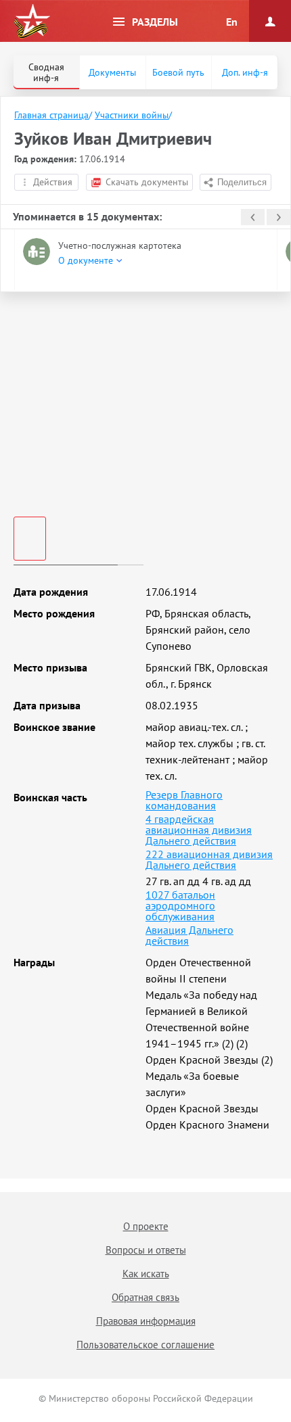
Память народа (32, 21)
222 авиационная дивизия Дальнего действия (209, 859)
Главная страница (51, 115)
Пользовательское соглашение (145, 1344)
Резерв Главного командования (184, 800)
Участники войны (132, 115)
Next (278, 217)
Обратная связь (145, 1297)
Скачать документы (147, 182)
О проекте (146, 1226)
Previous (253, 217)
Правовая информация (146, 1320)
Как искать (145, 1273)
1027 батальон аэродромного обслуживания (180, 905)
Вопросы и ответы (146, 1249)
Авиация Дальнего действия (189, 935)
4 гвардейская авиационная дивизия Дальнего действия (199, 829)
